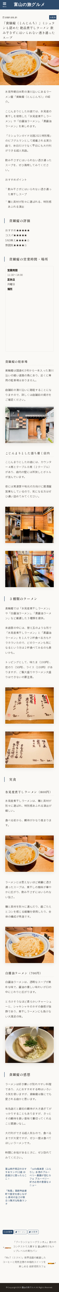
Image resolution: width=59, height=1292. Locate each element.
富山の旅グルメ (29, 4)
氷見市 (9, 1231)
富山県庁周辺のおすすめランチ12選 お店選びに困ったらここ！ (16, 1173)
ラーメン (22, 1231)
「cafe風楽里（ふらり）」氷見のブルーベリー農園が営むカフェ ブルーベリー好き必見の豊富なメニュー (40, 1177)
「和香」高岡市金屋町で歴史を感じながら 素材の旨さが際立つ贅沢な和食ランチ (16, 1197)
